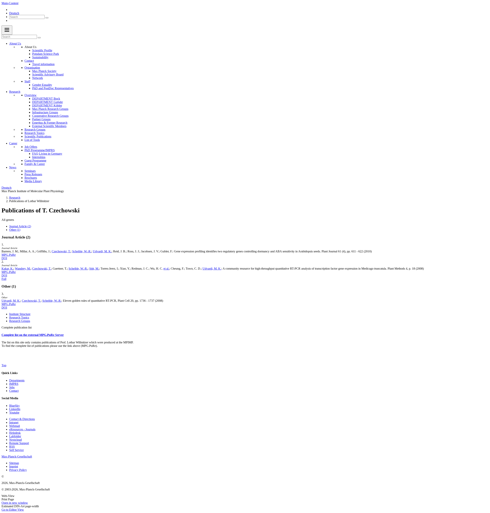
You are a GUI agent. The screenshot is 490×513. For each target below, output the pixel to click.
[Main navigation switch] (7, 30)
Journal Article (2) (20, 226)
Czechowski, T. (61, 251)
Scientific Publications (37, 136)
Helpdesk (15, 432)
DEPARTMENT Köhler (47, 105)
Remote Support (19, 443)
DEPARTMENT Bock (46, 98)
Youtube (14, 412)
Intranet (13, 422)
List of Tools (32, 139)
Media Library (33, 181)
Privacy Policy (18, 470)
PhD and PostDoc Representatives (53, 88)
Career (13, 143)
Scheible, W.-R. (81, 251)
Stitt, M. (94, 268)
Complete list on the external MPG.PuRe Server (33, 335)
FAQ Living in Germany (47, 153)
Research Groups (34, 129)
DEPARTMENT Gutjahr (47, 102)
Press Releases (33, 174)
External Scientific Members (49, 126)
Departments (16, 380)
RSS (12, 446)
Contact (29, 60)
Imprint (13, 466)
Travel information (43, 64)
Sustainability (40, 57)
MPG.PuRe (9, 254)
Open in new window (15, 502)
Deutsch (14, 13)
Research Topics (34, 133)
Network (37, 78)
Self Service (16, 450)
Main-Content (10, 3)
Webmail (14, 426)
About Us (15, 43)
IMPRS (13, 383)
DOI (4, 258)
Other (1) (14, 229)
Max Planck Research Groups (50, 109)
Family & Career (34, 164)
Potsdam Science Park (45, 53)
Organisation (32, 67)
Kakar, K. (7, 268)
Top (4, 365)
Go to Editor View (13, 509)
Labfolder (15, 436)
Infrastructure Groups (45, 112)
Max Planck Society (44, 71)
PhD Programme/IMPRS (39, 150)
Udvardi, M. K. (102, 251)
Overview (30, 95)
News (12, 167)
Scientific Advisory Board (48, 74)
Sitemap (14, 463)
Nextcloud (15, 439)
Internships (38, 157)
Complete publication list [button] (17, 327)
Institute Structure (19, 314)
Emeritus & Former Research (49, 122)
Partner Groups (41, 119)
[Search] (46, 17)
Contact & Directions (22, 419)
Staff (27, 81)
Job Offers (30, 146)
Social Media (10, 398)
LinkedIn (14, 409)
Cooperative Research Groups (50, 115)
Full (4, 278)
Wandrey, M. (23, 268)
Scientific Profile (42, 50)
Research (14, 91)
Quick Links (10, 373)
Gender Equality (42, 84)
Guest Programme (35, 160)
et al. (166, 268)
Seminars (30, 170)
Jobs (12, 387)
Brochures (30, 177)
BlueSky (14, 405)
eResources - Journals (22, 429)
